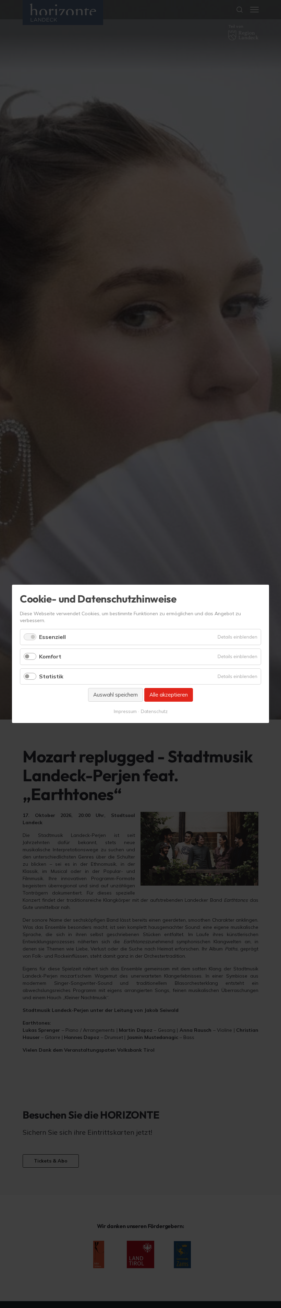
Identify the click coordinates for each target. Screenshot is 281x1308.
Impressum (125, 711)
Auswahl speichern (115, 694)
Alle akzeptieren (168, 694)
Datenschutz (154, 711)
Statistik (51, 676)
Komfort (50, 656)
